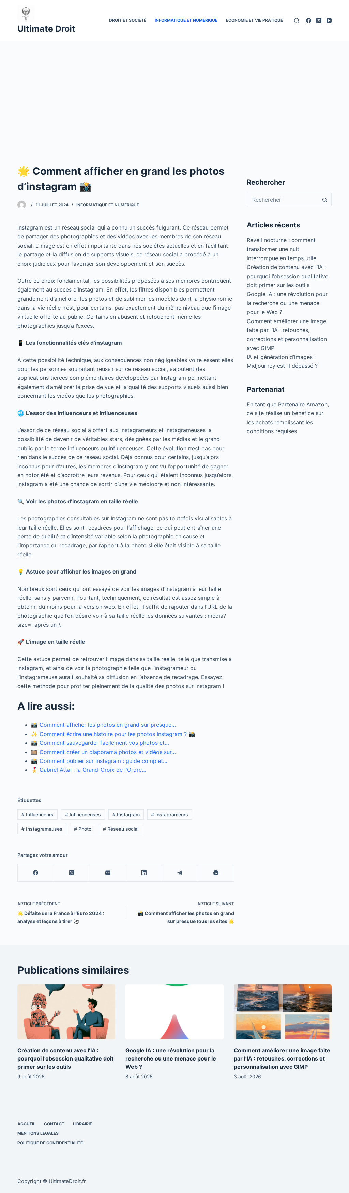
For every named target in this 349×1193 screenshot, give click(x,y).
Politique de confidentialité (50, 1142)
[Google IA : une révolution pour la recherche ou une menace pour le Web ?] (174, 1011)
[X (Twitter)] (318, 20)
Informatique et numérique (186, 20)
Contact (54, 1123)
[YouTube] (329, 20)
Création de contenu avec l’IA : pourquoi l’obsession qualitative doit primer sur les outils (287, 276)
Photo (82, 829)
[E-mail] (108, 873)
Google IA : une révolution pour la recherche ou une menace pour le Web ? (287, 303)
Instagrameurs (169, 814)
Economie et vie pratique (254, 20)
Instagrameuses (41, 829)
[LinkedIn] (144, 873)
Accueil (26, 1123)
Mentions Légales (38, 1133)
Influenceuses (83, 814)
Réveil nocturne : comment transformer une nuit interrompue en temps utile (281, 249)
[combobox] (282, 199)
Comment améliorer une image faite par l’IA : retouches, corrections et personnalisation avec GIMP (282, 1058)
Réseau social (120, 829)
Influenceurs (37, 814)
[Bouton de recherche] (324, 199)
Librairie (82, 1123)
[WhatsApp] (216, 873)
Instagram (126, 814)
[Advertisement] (174, 92)
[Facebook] (308, 20)
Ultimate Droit (46, 28)
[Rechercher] (296, 20)
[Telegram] (180, 873)
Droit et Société (127, 20)
